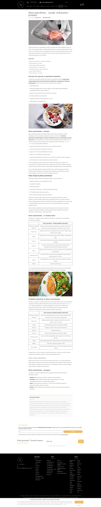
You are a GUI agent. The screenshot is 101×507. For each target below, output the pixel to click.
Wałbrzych (79, 485)
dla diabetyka (49, 467)
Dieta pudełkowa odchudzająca (39, 497)
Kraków (71, 489)
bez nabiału (59, 462)
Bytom (71, 466)
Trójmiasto (79, 481)
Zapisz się (73, 431)
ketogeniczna (49, 463)
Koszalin (71, 487)
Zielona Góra (79, 490)
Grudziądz (72, 476)
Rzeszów (79, 472)
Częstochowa (72, 470)
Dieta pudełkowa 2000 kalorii (66, 495)
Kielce (71, 483)
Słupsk (78, 474)
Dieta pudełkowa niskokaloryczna (62, 497)
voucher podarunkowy (61, 473)
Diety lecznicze (38, 17)
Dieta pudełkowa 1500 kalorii (45, 495)
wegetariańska (50, 470)
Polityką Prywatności (64, 434)
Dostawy (48, 6)
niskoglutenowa (60, 466)
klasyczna (49, 460)
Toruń (78, 479)
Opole (78, 462)
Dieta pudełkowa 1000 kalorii (24, 495)
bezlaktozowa (60, 471)
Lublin (71, 490)
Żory (78, 492)
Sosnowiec (79, 476)
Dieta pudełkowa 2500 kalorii (28, 497)
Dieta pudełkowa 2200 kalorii (76, 495)
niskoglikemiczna (50, 462)
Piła (78, 465)
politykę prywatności (61, 445)
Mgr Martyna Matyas (46, 17)
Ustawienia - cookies (39, 478)
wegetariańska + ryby (51, 469)
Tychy (78, 483)
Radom (78, 470)
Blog (57, 6)
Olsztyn (78, 460)
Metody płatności (39, 476)
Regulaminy (37, 479)
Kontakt (66, 6)
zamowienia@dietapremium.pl (47, 2)
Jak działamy (29, 6)
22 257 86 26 (21, 464)
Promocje (42, 6)
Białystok (71, 463)
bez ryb (58, 460)
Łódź (71, 492)
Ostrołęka (79, 463)
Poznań (78, 467)
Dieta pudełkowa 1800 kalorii (55, 495)
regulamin (54, 445)
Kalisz (71, 482)
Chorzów (71, 468)
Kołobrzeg (72, 485)
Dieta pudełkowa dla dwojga (73, 497)
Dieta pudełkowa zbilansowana (50, 497)
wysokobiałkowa (50, 465)
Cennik (37, 6)
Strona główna (38, 460)
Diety (34, 6)
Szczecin (79, 478)
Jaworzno (72, 478)
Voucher (53, 6)
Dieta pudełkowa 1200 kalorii (35, 495)
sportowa (49, 474)
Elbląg (71, 472)
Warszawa (79, 486)
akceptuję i (57, 445)
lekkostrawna (49, 472)
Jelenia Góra (72, 480)
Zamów (37, 467)
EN (67, 2)
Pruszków (79, 469)
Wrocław (79, 488)
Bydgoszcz (72, 465)
